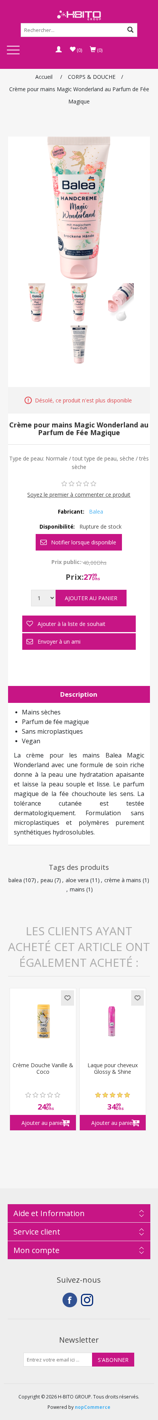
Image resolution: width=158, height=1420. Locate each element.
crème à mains (122, 880)
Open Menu (13, 50)
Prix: (75, 577)
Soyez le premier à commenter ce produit (78, 494)
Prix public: (66, 562)
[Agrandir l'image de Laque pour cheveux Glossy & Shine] (113, 1021)
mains (77, 889)
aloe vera (77, 880)
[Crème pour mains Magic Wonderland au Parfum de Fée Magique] (37, 302)
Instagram (88, 1300)
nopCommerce (92, 1407)
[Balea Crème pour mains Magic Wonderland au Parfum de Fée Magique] (79, 302)
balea (15, 880)
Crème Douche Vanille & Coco (43, 1068)
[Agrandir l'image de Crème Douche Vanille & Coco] (43, 1021)
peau (47, 880)
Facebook (70, 1300)
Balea (96, 511)
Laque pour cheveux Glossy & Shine (112, 1068)
